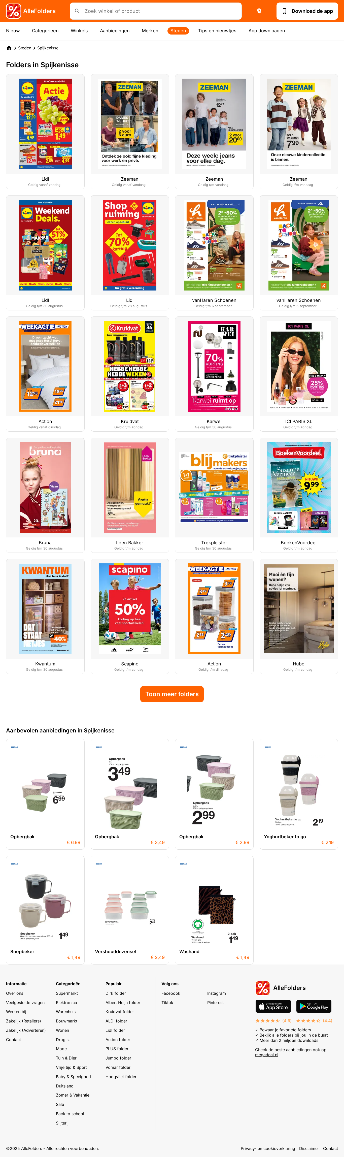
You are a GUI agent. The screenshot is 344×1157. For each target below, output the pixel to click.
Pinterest (215, 1002)
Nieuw (13, 30)
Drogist (63, 1039)
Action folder (118, 1039)
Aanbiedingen (115, 30)
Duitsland (65, 1085)
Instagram (216, 993)
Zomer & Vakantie (72, 1095)
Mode (61, 1048)
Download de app (312, 11)
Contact (13, 1039)
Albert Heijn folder (123, 1002)
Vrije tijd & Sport (71, 1067)
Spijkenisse (47, 47)
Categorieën (45, 30)
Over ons (14, 993)
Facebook (170, 993)
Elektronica (66, 1002)
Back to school (70, 1113)
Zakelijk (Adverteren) (26, 1030)
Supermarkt (67, 993)
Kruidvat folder (120, 1011)
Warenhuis (66, 1011)
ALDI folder (116, 1020)
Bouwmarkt (66, 1020)
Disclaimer (309, 1148)
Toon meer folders (172, 694)
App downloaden (267, 30)
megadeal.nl (266, 1054)
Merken (150, 30)
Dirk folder (116, 993)
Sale (60, 1104)
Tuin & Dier (66, 1057)
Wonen (62, 1030)
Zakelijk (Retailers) (23, 1020)
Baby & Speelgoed (73, 1076)
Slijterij (62, 1123)
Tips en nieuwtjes (217, 30)
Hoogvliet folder (121, 1076)
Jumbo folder (118, 1057)
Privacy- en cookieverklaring (268, 1148)
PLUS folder (117, 1048)
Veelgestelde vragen (25, 1002)
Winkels (79, 30)
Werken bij (16, 1011)
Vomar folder (118, 1067)
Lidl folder (115, 1030)
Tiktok (167, 1002)
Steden (178, 30)
